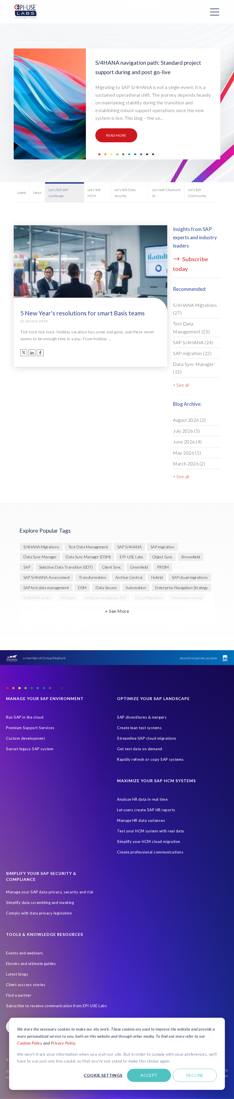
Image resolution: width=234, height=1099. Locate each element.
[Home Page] (26, 11)
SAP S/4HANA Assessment (46, 577)
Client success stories (25, 984)
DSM (82, 587)
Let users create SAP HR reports (146, 810)
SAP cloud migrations (190, 577)
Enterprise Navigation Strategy (181, 587)
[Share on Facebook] (40, 352)
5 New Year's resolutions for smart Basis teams (82, 313)
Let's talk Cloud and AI (166, 193)
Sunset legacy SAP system (29, 749)
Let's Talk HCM (94, 193)
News (37, 192)
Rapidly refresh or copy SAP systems (150, 759)
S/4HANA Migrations (195, 308)
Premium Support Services (30, 727)
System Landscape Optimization (137, 618)
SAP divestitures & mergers (141, 717)
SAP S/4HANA (193, 342)
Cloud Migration (148, 597)
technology (182, 618)
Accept (149, 1075)
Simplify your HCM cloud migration (148, 841)
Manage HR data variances (141, 820)
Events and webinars (24, 953)
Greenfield (139, 567)
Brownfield (190, 556)
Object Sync (162, 556)
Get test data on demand (139, 749)
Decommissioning (187, 597)
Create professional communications (150, 852)
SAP (26, 567)
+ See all (181, 385)
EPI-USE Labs (131, 556)
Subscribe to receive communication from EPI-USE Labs (56, 1005)
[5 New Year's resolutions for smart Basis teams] (91, 285)
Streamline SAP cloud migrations (146, 738)
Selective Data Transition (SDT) (66, 567)
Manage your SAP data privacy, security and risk (50, 892)
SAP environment (38, 618)
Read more (116, 135)
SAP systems (73, 618)
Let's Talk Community (197, 193)
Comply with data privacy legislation (39, 913)
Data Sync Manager (193, 367)
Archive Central (128, 577)
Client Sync (111, 567)
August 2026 (189, 420)
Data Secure (106, 587)
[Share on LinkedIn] (32, 352)
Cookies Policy (29, 1043)
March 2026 (189, 463)
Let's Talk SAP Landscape (58, 193)
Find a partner (18, 995)
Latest (21, 192)
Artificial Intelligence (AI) (105, 597)
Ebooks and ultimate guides (31, 963)
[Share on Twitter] (23, 352)
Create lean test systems (139, 727)
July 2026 (186, 430)
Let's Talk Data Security (125, 193)
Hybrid (157, 577)
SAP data (67, 597)
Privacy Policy (63, 1043)
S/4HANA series (37, 597)
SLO (97, 618)
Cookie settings (103, 1075)
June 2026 (187, 441)
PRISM (163, 567)
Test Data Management (191, 327)
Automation (136, 587)
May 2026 (187, 452)
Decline (195, 1075)
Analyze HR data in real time (142, 799)
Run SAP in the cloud (24, 717)
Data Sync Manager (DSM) (88, 556)
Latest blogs (17, 974)
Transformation (92, 577)
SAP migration (192, 353)
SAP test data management (46, 587)
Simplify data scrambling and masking (40, 902)
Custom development (25, 738)
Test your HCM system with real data (150, 831)
